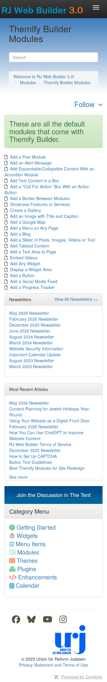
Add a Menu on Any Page (34, 228)
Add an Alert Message (31, 163)
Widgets (27, 535)
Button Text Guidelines (30, 462)
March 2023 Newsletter (31, 366)
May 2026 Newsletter (29, 313)
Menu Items (31, 543)
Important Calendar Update (35, 354)
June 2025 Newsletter (29, 331)
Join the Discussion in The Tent (54, 495)
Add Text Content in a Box (34, 180)
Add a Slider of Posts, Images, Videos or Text (52, 240)
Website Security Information (36, 349)
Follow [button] (84, 104)
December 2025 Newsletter (35, 325)
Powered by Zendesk (82, 676)
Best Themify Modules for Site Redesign (47, 468)
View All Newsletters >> (76, 299)
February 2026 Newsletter (33, 319)
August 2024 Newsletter (31, 337)
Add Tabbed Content (29, 246)
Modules (28, 82)
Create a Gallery (25, 210)
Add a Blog (20, 234)
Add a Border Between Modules (40, 198)
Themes (27, 560)
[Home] (43, 8)
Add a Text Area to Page (33, 252)
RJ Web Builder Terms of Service (40, 444)
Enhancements (37, 577)
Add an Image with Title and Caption (44, 216)
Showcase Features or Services (40, 204)
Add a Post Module (28, 157)
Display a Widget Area (31, 269)
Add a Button (22, 275)
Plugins (26, 568)
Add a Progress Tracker (32, 287)
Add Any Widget (25, 263)
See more (18, 477)
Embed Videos (23, 258)
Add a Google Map (27, 222)
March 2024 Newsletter (31, 343)
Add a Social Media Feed (33, 281)
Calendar (28, 585)
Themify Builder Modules (67, 82)
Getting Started (36, 527)
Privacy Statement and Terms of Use (53, 665)
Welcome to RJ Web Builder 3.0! (43, 76)
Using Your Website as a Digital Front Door (49, 421)
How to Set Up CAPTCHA (33, 456)
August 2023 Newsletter (31, 360)
